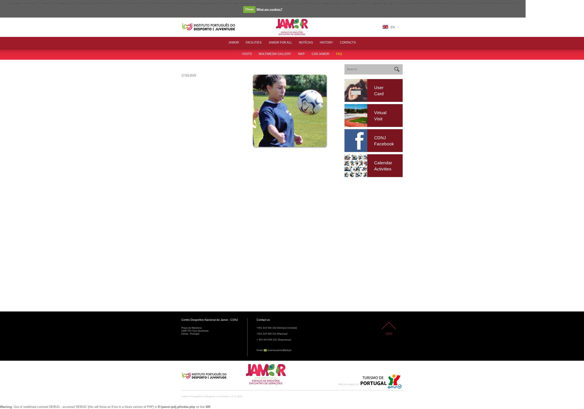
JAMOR (233, 42)
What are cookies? (269, 9)
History (326, 42)
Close (249, 9)
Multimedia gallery (275, 54)
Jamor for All (280, 42)
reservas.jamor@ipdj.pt (279, 350)
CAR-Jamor (320, 54)
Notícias (306, 42)
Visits (247, 54)
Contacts (348, 42)
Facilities (254, 42)
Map (301, 54)
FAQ (339, 54)
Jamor (280, 19)
